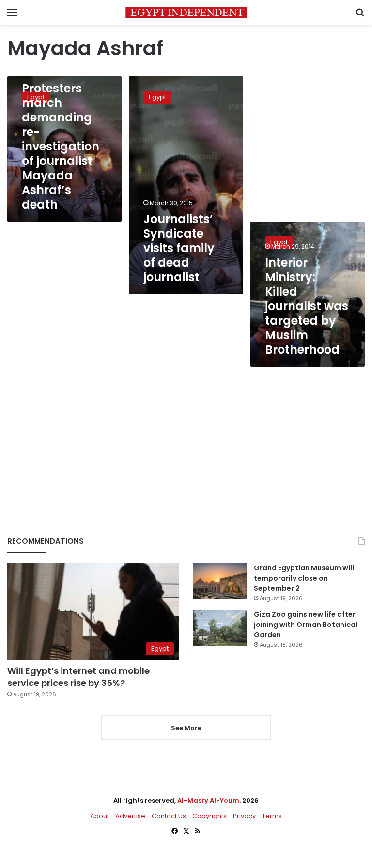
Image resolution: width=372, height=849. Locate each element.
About (99, 815)
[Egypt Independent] (186, 12)
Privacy (244, 815)
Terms (272, 815)
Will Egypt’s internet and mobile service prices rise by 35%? (78, 677)
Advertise (130, 815)
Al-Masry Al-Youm (208, 800)
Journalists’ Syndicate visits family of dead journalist (179, 248)
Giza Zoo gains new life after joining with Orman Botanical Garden (305, 625)
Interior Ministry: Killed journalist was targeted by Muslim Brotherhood (306, 305)
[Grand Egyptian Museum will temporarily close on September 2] (220, 581)
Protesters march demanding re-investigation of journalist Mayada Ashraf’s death (60, 146)
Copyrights (209, 815)
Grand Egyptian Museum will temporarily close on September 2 (304, 578)
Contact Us (169, 815)
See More (186, 727)
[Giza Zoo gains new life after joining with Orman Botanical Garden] (220, 628)
